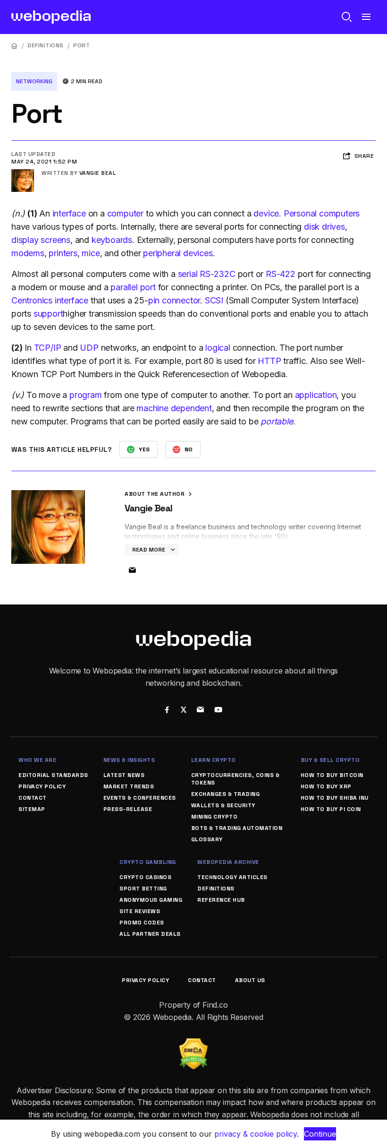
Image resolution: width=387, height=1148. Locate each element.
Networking (34, 81)
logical (217, 348)
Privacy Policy (42, 786)
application (316, 395)
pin (154, 300)
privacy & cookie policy (255, 1134)
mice (91, 253)
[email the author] (132, 570)
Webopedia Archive (228, 862)
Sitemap (31, 809)
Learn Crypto (213, 760)
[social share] (167, 710)
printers (63, 253)
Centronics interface (49, 300)
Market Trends (128, 786)
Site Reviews (139, 911)
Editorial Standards (53, 775)
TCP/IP (47, 348)
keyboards (112, 240)
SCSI (214, 300)
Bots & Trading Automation (237, 828)
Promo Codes (141, 922)
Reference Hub (221, 900)
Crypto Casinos (145, 877)
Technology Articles (232, 877)
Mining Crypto (214, 816)
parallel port (132, 287)
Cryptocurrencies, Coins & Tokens (235, 778)
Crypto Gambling (147, 862)
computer (125, 213)
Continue (320, 1134)
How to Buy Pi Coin (331, 809)
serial (188, 274)
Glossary (207, 839)
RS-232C (218, 274)
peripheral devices (177, 253)
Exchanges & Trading (225, 794)
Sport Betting (143, 888)
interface (69, 213)
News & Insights (129, 760)
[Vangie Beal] (22, 173)
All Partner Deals (150, 934)
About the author (155, 494)
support (48, 314)
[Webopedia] (51, 17)
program (85, 395)
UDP (89, 348)
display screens (40, 240)
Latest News (124, 775)
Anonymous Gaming (150, 900)
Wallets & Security (223, 805)
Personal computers (322, 213)
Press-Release (127, 809)
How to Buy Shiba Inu (335, 798)
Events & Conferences (139, 798)
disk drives (324, 227)
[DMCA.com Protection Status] (193, 1044)
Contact (32, 798)
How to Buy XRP (326, 786)
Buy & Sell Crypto (330, 760)
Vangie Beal (97, 173)
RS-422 (280, 274)
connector (181, 300)
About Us (250, 980)
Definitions (45, 45)
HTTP (269, 361)
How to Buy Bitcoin (332, 775)
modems (27, 253)
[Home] (14, 46)
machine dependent (174, 408)
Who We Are (37, 760)
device (266, 213)
